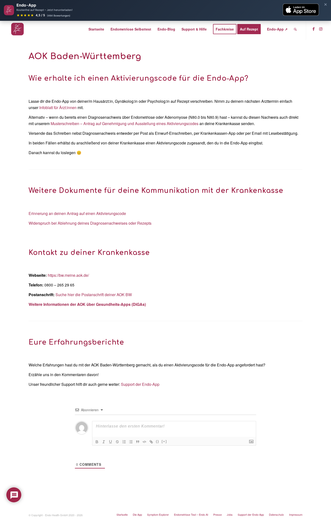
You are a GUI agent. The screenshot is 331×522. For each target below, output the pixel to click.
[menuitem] (96, 29)
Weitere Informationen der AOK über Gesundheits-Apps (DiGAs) (87, 304)
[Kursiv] (103, 442)
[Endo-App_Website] (17, 29)
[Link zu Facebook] (313, 28)
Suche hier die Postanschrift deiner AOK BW (93, 294)
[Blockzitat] (137, 442)
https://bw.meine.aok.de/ (68, 275)
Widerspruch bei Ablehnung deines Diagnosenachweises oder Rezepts (90, 223)
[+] (164, 441)
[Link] (151, 442)
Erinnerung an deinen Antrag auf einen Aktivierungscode (77, 213)
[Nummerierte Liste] (124, 442)
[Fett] (97, 442)
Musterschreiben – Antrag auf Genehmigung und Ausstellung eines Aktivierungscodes (124, 123)
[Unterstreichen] (110, 442)
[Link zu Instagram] (320, 28)
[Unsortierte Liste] (130, 442)
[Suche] (295, 29)
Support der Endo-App (140, 384)
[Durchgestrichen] (117, 442)
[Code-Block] (144, 442)
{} (157, 441)
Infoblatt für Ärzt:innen (58, 107)
